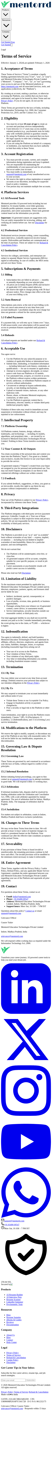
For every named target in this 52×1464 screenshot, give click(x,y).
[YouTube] (26, 1166)
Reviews (10, 1322)
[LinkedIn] (26, 1013)
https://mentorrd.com (9, 86)
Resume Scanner (13, 1299)
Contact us (29, 911)
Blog (8, 1315)
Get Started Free (8, 42)
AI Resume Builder (14, 1295)
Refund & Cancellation (16, 1357)
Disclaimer (39, 222)
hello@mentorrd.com (22, 896)
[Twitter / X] (26, 1064)
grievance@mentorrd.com (12, 936)
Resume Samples (13, 1317)
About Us (10, 1335)
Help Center (11, 1342)
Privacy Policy (7, 101)
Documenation (12, 1325)
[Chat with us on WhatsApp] (26, 1461)
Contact (9, 1340)
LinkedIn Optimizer (14, 1302)
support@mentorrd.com (16, 174)
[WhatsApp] (26, 1217)
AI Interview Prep (14, 1297)
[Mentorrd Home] (26, 7)
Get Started (6, 45)
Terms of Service (13, 1355)
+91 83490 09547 (20, 899)
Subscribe (31, 1380)
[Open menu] (12, 44)
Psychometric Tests (14, 1304)
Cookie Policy (12, 1360)
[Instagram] (26, 1115)
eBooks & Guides (13, 1320)
